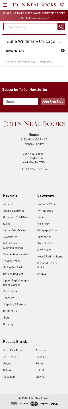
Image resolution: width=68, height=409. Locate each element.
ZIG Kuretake (11, 356)
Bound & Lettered (13, 210)
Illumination (44, 236)
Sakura (7, 370)
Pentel (39, 363)
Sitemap (8, 324)
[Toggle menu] (5, 5)
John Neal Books (13, 350)
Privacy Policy (11, 260)
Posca (7, 363)
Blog (6, 317)
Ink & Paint (43, 223)
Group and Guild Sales (16, 217)
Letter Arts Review (14, 230)
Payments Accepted (15, 254)
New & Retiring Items (50, 256)
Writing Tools (45, 210)
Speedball (9, 376)
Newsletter (10, 236)
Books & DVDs (46, 204)
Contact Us (10, 311)
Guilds (7, 223)
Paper (41, 217)
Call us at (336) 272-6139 (34, 168)
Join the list (52, 101)
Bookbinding (45, 243)
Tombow (41, 350)
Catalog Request (13, 273)
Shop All (42, 273)
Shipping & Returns (14, 304)
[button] (63, 50)
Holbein (40, 356)
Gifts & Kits (44, 249)
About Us (9, 204)
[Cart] (62, 5)
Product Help (11, 291)
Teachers (8, 297)
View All (40, 376)
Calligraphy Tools (47, 230)
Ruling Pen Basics (14, 267)
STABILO (41, 370)
